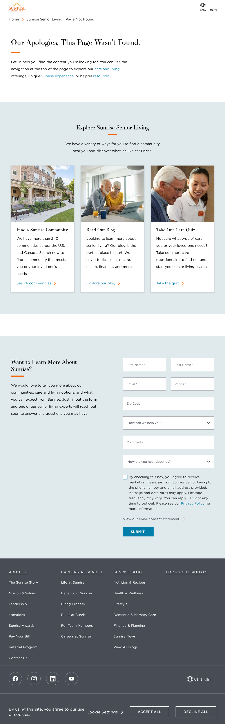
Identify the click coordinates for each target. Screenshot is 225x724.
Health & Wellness (128, 593)
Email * (132, 384)
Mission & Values (22, 593)
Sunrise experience (57, 76)
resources (101, 76)
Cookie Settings (102, 712)
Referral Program (23, 647)
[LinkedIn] (52, 678)
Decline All (195, 712)
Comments (135, 442)
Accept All (149, 712)
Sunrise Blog (128, 572)
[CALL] (203, 5)
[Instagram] (34, 678)
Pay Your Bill (19, 636)
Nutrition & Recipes (129, 582)
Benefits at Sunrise (76, 593)
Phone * (181, 384)
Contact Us (18, 658)
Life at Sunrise (73, 582)
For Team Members (77, 626)
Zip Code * (135, 403)
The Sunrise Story (23, 582)
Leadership (18, 604)
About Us (19, 572)
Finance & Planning (129, 626)
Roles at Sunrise (74, 615)
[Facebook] (15, 678)
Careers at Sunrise (82, 572)
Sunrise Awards (21, 626)
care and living (107, 69)
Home (14, 19)
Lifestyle (120, 604)
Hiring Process (73, 604)
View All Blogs (126, 647)
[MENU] (213, 5)
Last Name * (184, 365)
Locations (17, 615)
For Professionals (187, 572)
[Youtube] (71, 678)
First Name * (136, 365)
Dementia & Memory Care (135, 615)
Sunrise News (125, 636)
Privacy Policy (193, 503)
